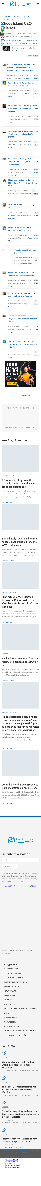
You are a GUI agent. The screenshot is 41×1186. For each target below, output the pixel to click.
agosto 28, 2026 (9, 475)
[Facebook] (12, 395)
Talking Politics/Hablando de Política (21, 1031)
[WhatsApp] (2, 32)
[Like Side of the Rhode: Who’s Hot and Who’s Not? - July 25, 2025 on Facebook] (36, 91)
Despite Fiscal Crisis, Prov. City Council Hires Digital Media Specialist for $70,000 (23, 134)
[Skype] (2, 45)
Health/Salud (10, 991)
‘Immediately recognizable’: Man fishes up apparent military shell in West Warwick (20, 542)
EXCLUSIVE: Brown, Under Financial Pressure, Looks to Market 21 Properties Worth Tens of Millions (21, 67)
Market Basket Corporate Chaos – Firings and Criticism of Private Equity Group (22, 318)
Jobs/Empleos (9, 995)
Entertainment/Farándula (16, 982)
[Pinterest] (2, 36)
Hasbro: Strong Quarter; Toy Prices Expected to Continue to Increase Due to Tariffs (22, 344)
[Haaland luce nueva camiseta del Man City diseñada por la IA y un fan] (20, 637)
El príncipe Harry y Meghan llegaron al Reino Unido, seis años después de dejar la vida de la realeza (20, 1114)
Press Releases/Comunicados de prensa (20, 1009)
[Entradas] (21, 417)
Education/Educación (13, 978)
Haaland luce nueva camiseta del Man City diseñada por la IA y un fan (20, 661)
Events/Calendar (11, 986)
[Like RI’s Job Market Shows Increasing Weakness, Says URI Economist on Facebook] (36, 212)
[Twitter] (15, 395)
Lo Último (25, 16)
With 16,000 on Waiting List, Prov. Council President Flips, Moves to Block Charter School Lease (23, 162)
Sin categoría (10, 1022)
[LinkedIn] (2, 40)
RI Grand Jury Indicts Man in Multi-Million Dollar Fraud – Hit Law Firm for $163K (23, 183)
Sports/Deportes (11, 1026)
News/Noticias (10, 1004)
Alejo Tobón (7, 1071)
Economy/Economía (11, 16)
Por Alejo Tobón (24, 395)
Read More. (20, 51)
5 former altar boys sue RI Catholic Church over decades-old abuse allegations (19, 483)
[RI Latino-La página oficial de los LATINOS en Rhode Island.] (20, 4)
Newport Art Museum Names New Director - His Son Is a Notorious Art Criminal (21, 408)
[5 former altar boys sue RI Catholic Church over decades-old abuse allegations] (20, 458)
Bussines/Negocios (12, 969)
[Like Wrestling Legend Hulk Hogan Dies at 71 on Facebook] (36, 258)
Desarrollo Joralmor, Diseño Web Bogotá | (17, 1150)
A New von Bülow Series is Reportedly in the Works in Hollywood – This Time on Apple (23, 108)
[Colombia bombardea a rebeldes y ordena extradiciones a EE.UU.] (20, 763)
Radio (6, 1013)
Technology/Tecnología (15, 1035)
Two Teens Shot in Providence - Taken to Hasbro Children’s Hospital (20, 427)
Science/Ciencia (10, 1017)
